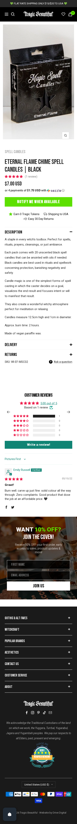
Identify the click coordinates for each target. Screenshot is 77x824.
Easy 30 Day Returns (41, 218)
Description (13, 232)
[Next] (68, 412)
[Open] (9, 814)
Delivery (11, 344)
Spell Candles (15, 151)
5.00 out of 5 (48, 403)
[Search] (13, 14)
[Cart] (70, 14)
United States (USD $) (36, 784)
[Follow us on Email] (50, 712)
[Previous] (8, 412)
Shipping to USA (58, 214)
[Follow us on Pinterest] (38, 712)
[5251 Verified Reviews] (38, 744)
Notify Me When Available (38, 201)
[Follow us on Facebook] (27, 712)
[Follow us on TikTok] (44, 712)
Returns (11, 354)
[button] (14, 176)
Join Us (38, 586)
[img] (14, 479)
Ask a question (63, 361)
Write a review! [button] (38, 445)
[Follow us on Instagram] (33, 712)
